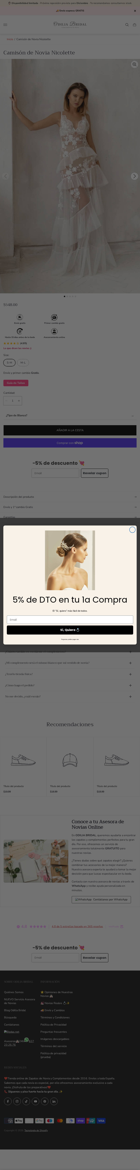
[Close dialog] (132, 530)
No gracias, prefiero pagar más (70, 639)
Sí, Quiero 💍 (70, 630)
